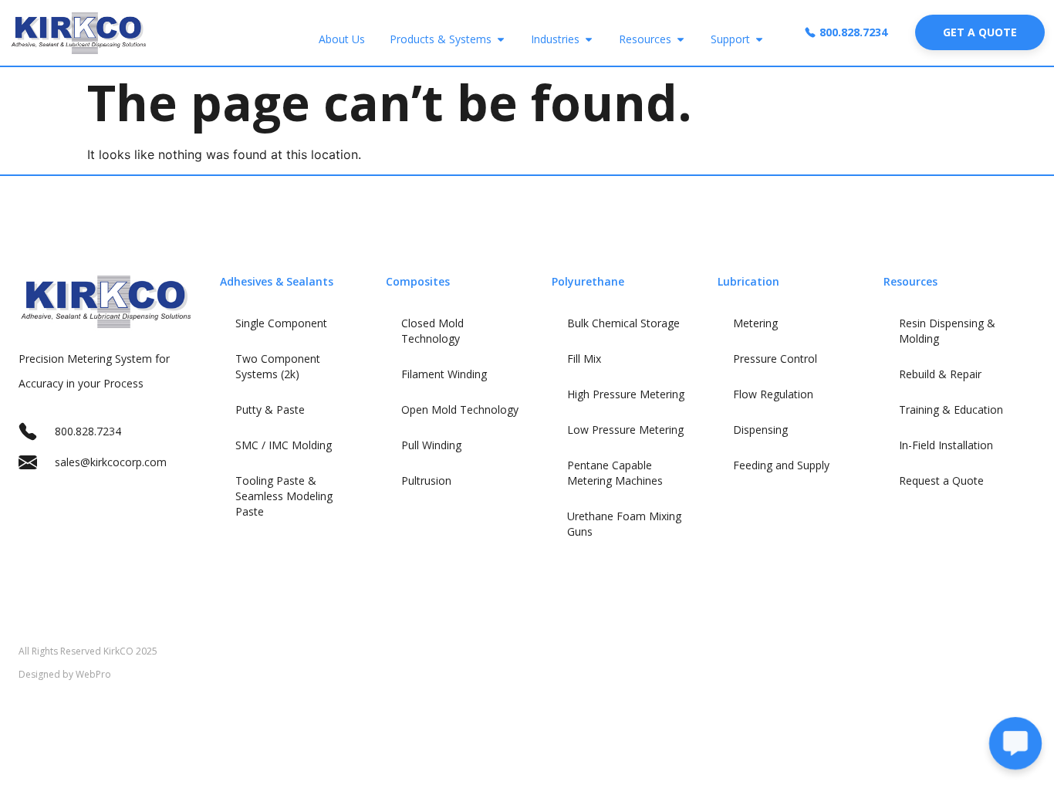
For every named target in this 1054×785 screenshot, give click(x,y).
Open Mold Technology (460, 409)
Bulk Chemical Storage (623, 323)
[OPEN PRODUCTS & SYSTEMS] (500, 39)
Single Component (281, 323)
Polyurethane (588, 281)
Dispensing (760, 429)
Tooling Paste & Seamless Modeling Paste (284, 496)
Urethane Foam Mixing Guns (624, 524)
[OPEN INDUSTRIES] (588, 39)
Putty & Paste (270, 409)
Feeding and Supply (781, 465)
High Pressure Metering (625, 394)
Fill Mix (584, 358)
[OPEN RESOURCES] (680, 39)
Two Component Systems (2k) (277, 366)
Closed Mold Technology (432, 331)
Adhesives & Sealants (276, 281)
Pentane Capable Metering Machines (615, 473)
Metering (755, 323)
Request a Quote (941, 480)
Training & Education (951, 409)
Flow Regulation (773, 394)
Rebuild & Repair (940, 374)
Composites (418, 281)
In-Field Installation (946, 445)
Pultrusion (426, 480)
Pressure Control (775, 358)
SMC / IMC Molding (283, 445)
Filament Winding (444, 374)
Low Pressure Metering (625, 429)
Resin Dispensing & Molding (947, 331)
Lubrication (748, 281)
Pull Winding (431, 445)
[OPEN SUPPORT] (759, 39)
